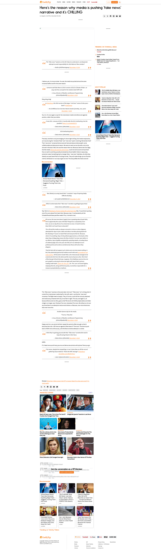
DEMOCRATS (45, 390)
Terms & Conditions (91, 548)
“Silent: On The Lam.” (63, 263)
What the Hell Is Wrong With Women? (106, 50)
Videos (73, 2)
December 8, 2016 (75, 67)
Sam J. (60, 503)
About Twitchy (89, 544)
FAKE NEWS (65, 390)
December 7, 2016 (67, 111)
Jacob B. (61, 524)
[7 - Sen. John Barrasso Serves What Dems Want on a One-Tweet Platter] (97, 115)
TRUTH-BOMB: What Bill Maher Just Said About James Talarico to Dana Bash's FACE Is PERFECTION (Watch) (66, 498)
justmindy (45, 187)
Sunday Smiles (101, 54)
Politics (59, 2)
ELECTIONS (59, 390)
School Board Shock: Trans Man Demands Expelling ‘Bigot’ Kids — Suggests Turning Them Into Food (48, 498)
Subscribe (114, 2)
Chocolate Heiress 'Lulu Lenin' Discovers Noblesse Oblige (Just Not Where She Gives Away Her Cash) (48, 521)
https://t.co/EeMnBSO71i (69, 123)
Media (63, 2)
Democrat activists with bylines (59, 150)
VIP (87, 542)
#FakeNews (50, 103)
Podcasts (79, 2)
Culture (69, 2)
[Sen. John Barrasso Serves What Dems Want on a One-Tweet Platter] (66, 511)
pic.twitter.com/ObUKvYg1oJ (67, 354)
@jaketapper (68, 105)
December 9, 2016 (74, 126)
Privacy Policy (101, 542)
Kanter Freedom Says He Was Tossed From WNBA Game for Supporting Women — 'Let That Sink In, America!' (108, 61)
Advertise (88, 546)
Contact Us (100, 548)
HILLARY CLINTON (72, 390)
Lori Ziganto (42, 16)
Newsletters (113, 542)
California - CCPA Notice (103, 544)
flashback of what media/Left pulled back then (63, 211)
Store (84, 2)
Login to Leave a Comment (66, 472)
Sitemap (100, 546)
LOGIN (108, 2)
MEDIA (78, 390)
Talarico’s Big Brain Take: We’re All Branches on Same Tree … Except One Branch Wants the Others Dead (85, 498)
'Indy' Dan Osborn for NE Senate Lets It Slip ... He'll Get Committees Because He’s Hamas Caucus (85, 521)
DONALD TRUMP (52, 390)
